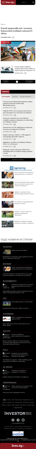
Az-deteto (8, 405)
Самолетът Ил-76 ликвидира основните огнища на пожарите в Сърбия (17, 128)
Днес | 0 (24, 2)
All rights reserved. (16, 439)
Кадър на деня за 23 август (19, 250)
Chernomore (23, 405)
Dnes (13, 399)
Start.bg (17, 405)
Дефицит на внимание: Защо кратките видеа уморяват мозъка (24, 192)
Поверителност (10, 428)
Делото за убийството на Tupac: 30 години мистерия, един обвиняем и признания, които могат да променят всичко (17, 342)
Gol (5, 298)
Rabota (3, 405)
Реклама (27, 426)
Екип (12, 426)
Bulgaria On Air (26, 399)
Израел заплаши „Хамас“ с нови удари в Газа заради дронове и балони (16, 136)
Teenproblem (9, 383)
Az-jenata (7, 367)
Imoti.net (31, 402)
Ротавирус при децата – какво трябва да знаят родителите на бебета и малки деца (17, 360)
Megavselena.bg (18, 407)
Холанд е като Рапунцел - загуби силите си (16, 308)
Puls (5, 350)
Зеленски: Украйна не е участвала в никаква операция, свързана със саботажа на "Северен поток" (18, 120)
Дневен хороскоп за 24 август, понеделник (15, 377)
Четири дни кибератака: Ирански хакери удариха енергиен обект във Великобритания (17, 103)
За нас (7, 426)
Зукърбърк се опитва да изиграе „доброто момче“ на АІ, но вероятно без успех (18, 257)
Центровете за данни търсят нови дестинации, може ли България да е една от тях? (18, 291)
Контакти (19, 426)
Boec (33, 405)
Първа (6, 81)
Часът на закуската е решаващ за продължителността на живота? (24, 173)
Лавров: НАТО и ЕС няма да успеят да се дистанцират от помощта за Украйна (17, 112)
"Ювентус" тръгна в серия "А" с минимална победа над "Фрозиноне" (23, 213)
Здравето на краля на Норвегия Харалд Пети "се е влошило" (17, 143)
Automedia (8, 314)
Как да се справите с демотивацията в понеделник (20, 335)
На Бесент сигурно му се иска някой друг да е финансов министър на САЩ (22, 286)
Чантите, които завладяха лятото (14, 392)
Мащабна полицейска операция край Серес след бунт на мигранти (24, 222)
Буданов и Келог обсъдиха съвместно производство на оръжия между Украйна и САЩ (17, 151)
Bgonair (7, 264)
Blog (13, 405)
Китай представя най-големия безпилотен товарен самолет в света (16, 31)
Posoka (29, 405)
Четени (15, 96)
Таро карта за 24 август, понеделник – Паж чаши (18, 371)
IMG (4, 399)
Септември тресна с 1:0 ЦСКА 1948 (21, 301)
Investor (7, 247)
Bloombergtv (10, 281)
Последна (29, 81)
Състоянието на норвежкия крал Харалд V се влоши (23, 202)
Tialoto (6, 331)
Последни (6, 96)
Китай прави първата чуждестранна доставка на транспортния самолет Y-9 (25, 68)
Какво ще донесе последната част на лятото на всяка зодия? (22, 386)
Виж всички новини (18, 159)
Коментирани (25, 96)
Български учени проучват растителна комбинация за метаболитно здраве (19, 355)
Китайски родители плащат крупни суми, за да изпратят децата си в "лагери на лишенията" (24, 184)
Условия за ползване (24, 428)
